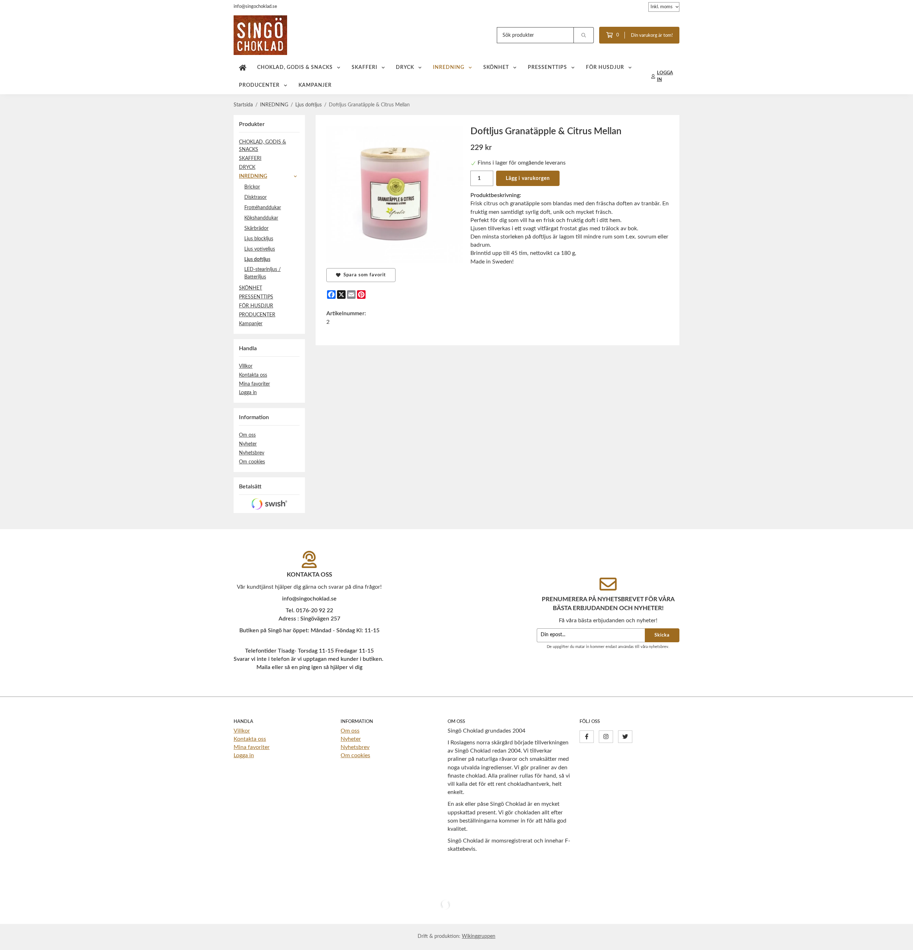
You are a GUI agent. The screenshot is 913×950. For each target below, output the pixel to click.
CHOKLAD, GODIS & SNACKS (295, 67)
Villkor (246, 366)
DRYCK (405, 67)
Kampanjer (315, 85)
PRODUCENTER (259, 85)
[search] (584, 35)
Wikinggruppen (478, 936)
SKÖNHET (496, 67)
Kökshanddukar (261, 218)
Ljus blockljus (258, 238)
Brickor (252, 187)
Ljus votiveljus (259, 249)
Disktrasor (255, 197)
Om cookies (252, 461)
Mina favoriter (254, 384)
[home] (243, 67)
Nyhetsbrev (251, 453)
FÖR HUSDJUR (605, 67)
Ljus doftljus (257, 259)
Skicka (662, 635)
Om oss (247, 435)
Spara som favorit (363, 275)
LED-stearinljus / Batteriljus (262, 273)
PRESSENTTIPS (547, 67)
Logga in (248, 392)
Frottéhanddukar (262, 207)
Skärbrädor (256, 228)
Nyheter (248, 444)
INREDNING (448, 67)
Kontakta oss (253, 375)
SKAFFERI (364, 67)
